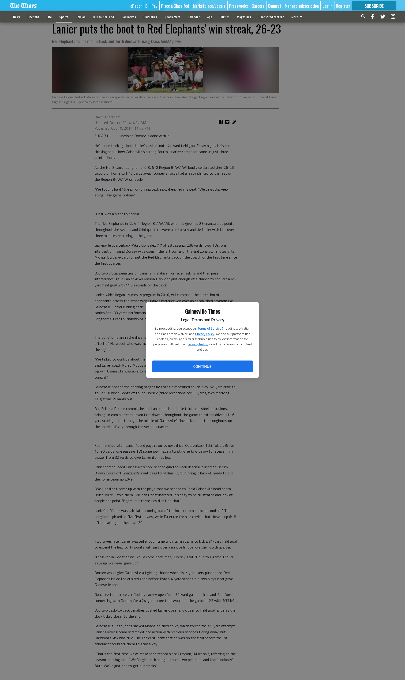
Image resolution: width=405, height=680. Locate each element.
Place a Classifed (175, 6)
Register (343, 6)
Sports (63, 16)
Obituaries (150, 16)
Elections (33, 16)
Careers (258, 6)
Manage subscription (302, 6)
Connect (274, 6)
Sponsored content (271, 16)
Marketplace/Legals (209, 6)
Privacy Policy (204, 333)
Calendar (194, 16)
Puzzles (224, 16)
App (209, 16)
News (16, 16)
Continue (202, 366)
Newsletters (172, 16)
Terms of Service (209, 328)
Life (49, 16)
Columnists (128, 16)
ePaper (136, 6)
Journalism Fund (103, 16)
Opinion (81, 16)
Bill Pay (151, 6)
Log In (327, 6)
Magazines (244, 16)
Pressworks (238, 6)
